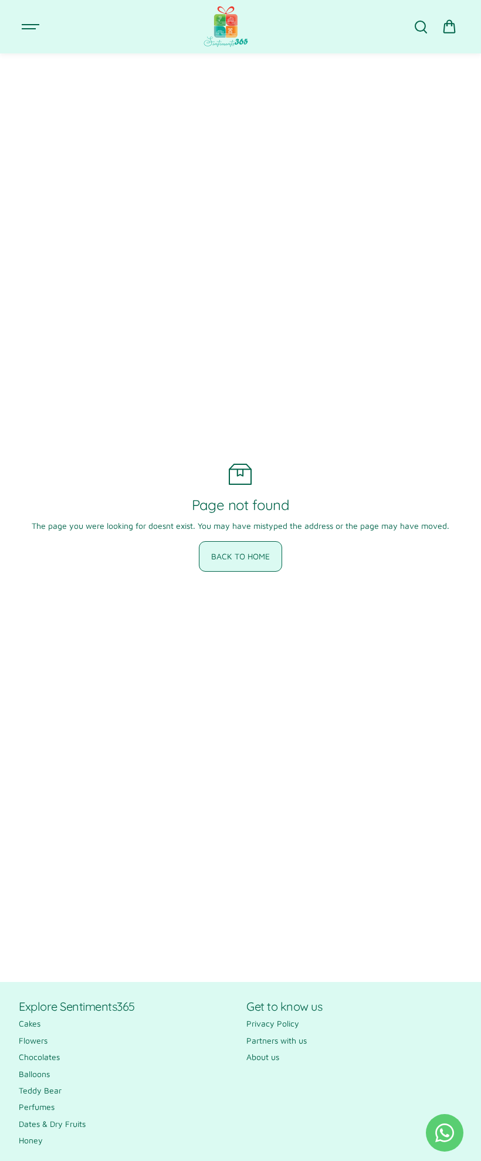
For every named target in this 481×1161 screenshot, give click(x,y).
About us (262, 1057)
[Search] (420, 27)
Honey (31, 1140)
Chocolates (39, 1057)
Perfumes (37, 1107)
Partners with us (276, 1040)
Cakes (29, 1023)
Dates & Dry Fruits (52, 1124)
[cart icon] (449, 27)
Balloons (34, 1074)
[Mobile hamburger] (32, 27)
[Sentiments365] (226, 26)
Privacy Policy (272, 1023)
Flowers (33, 1040)
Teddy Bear (40, 1090)
